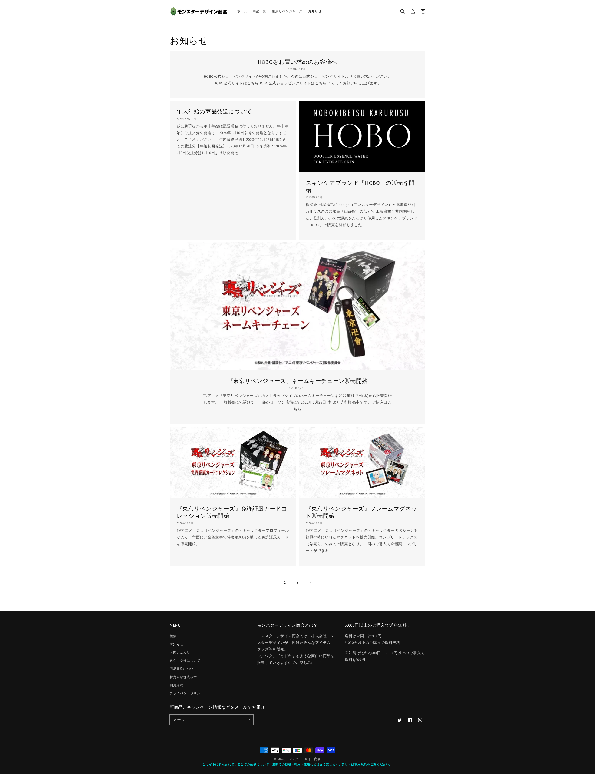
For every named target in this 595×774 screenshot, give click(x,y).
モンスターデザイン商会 (303, 759)
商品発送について (183, 669)
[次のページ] (310, 582)
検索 (173, 636)
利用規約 (176, 685)
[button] (402, 11)
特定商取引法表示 (183, 677)
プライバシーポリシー (187, 693)
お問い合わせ (180, 652)
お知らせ (176, 644)
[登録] (248, 720)
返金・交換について (185, 660)
